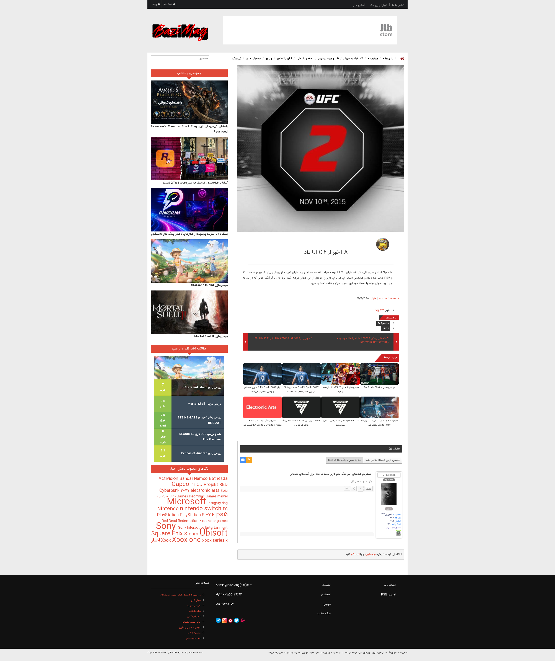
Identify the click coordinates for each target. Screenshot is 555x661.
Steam (192, 534)
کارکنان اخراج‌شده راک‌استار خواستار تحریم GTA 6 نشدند (195, 182)
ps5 (222, 515)
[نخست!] (402, 58)
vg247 (379, 310)
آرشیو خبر (359, 5)
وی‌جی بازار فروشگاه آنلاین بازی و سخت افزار (180, 595)
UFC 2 (386, 328)
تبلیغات (326, 585)
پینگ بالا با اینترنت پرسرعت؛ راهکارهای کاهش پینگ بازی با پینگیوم (189, 234)
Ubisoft (214, 533)
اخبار (374, 298)
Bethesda (218, 478)
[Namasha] (230, 620)
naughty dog (218, 503)
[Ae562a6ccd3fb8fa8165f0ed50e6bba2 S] (301, 407)
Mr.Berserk (388, 475)
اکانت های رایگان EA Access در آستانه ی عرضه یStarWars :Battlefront (363, 340)
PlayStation (168, 515)
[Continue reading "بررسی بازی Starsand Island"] (189, 261)
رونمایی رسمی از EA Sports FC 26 (379, 387)
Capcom (184, 484)
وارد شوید (370, 554)
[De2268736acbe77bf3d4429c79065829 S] (262, 407)
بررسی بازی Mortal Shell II (211, 336)
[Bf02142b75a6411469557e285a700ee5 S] (379, 374)
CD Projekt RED (212, 484)
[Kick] (382, 244)
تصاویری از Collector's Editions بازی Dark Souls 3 (282, 338)
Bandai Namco (194, 479)
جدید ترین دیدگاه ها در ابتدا (344, 460)
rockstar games (215, 521)
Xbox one (187, 540)
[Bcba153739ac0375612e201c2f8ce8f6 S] (379, 407)
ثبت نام (168, 4)
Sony (167, 527)
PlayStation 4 (192, 515)
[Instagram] (224, 620)
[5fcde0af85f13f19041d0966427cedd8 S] (340, 374)
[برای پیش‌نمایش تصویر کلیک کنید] (320, 148)
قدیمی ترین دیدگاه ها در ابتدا (383, 460)
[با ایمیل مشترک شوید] (243, 460)
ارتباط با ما (390, 585)
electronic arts (205, 490)
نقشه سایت (324, 613)
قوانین (327, 604)
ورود (155, 4)
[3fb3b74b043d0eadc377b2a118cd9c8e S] (301, 374)
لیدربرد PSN (388, 594)
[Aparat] (242, 620)
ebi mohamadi (349, 243)
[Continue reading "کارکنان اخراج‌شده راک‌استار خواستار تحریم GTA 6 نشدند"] (189, 158)
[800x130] (310, 30)
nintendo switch (201, 508)
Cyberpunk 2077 (175, 490)
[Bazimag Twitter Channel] (236, 620)
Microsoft (188, 502)
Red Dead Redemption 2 (182, 521)
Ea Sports (383, 323)
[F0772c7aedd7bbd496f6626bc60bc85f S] (340, 407)
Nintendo (168, 509)
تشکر (368, 488)
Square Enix (167, 534)
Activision (169, 478)
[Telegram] (218, 620)
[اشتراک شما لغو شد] (249, 460)
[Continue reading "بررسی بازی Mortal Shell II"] (189, 312)
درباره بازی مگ (378, 5)
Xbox (166, 540)
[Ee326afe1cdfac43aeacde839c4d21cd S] (262, 374)
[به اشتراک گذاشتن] (354, 488)
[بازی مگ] (180, 32)
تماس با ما (398, 5)
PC (225, 509)
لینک (347, 488)
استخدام (326, 594)
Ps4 (210, 515)
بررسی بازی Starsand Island (209, 285)
